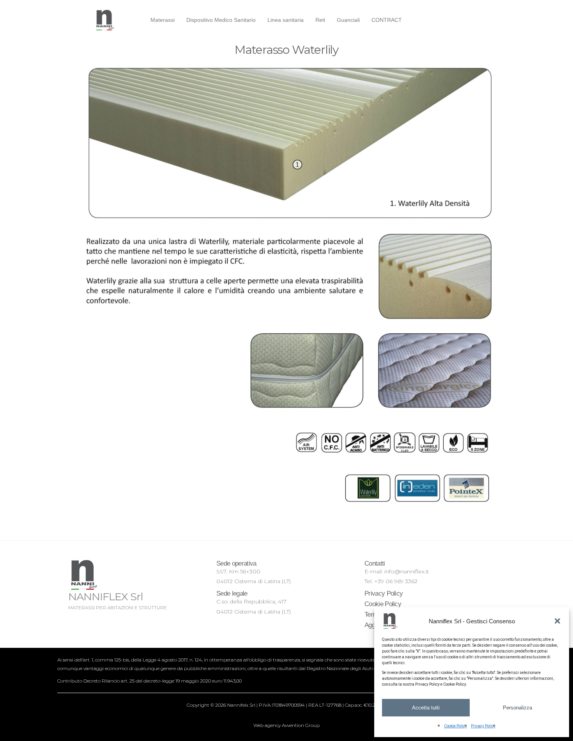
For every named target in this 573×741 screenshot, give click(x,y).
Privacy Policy (483, 726)
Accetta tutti (426, 708)
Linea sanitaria (285, 20)
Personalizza (517, 708)
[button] (557, 621)
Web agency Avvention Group (286, 725)
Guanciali (348, 20)
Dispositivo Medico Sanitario (221, 20)
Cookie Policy (455, 726)
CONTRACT (386, 20)
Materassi (162, 20)
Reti (320, 20)
